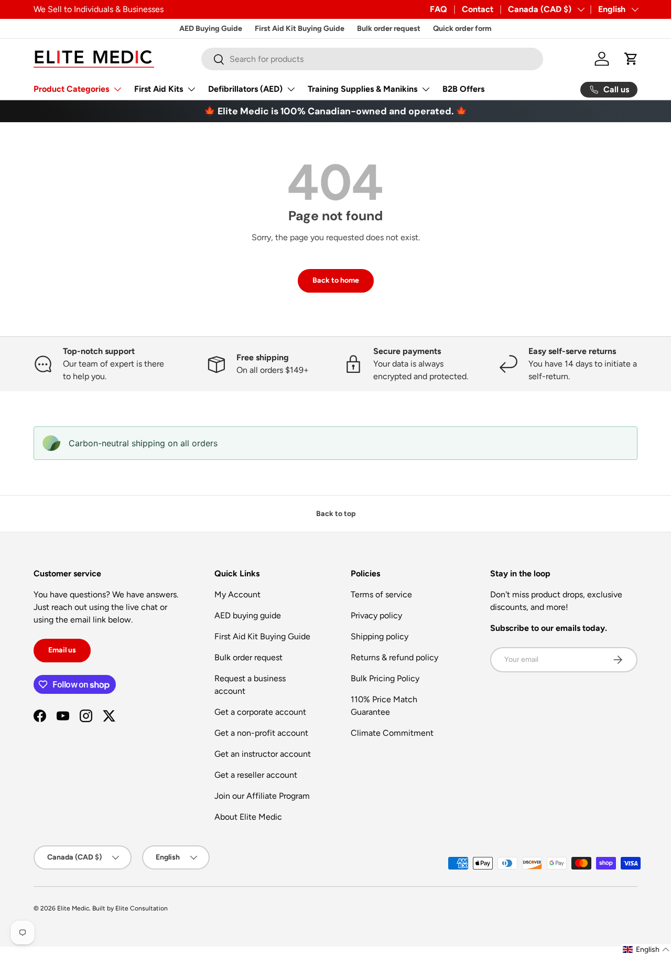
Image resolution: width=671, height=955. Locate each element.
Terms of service (381, 594)
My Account (237, 594)
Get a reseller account (255, 775)
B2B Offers (463, 89)
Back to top (335, 513)
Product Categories (71, 89)
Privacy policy (376, 615)
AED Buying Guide (210, 28)
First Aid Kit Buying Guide (299, 28)
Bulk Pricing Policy (385, 678)
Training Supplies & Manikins (362, 89)
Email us (62, 650)
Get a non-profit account (261, 733)
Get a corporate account (260, 712)
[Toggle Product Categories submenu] (117, 89)
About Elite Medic (248, 817)
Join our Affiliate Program (262, 796)
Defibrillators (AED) (245, 89)
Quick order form (462, 28)
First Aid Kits (158, 89)
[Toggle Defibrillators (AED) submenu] (291, 89)
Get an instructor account (262, 754)
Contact (477, 9)
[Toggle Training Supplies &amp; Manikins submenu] (425, 89)
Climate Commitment (392, 733)
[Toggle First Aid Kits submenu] (191, 89)
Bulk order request (388, 28)
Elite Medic (73, 908)
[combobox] (372, 59)
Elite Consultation (141, 908)
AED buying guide (247, 615)
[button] (631, 58)
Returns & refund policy (394, 657)
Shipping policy (379, 636)
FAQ (438, 9)
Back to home (335, 280)
